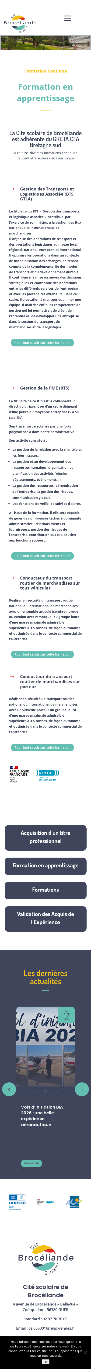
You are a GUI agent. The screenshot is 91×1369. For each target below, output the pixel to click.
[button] (82, 1089)
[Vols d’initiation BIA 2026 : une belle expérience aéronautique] (45, 1053)
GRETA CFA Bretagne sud (54, 142)
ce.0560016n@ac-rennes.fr (51, 1328)
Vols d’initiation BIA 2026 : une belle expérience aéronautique (42, 1116)
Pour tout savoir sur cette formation (42, 342)
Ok (46, 1362)
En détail (31, 1163)
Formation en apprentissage (45, 865)
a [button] (68, 18)
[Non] (85, 1352)
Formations (45, 889)
